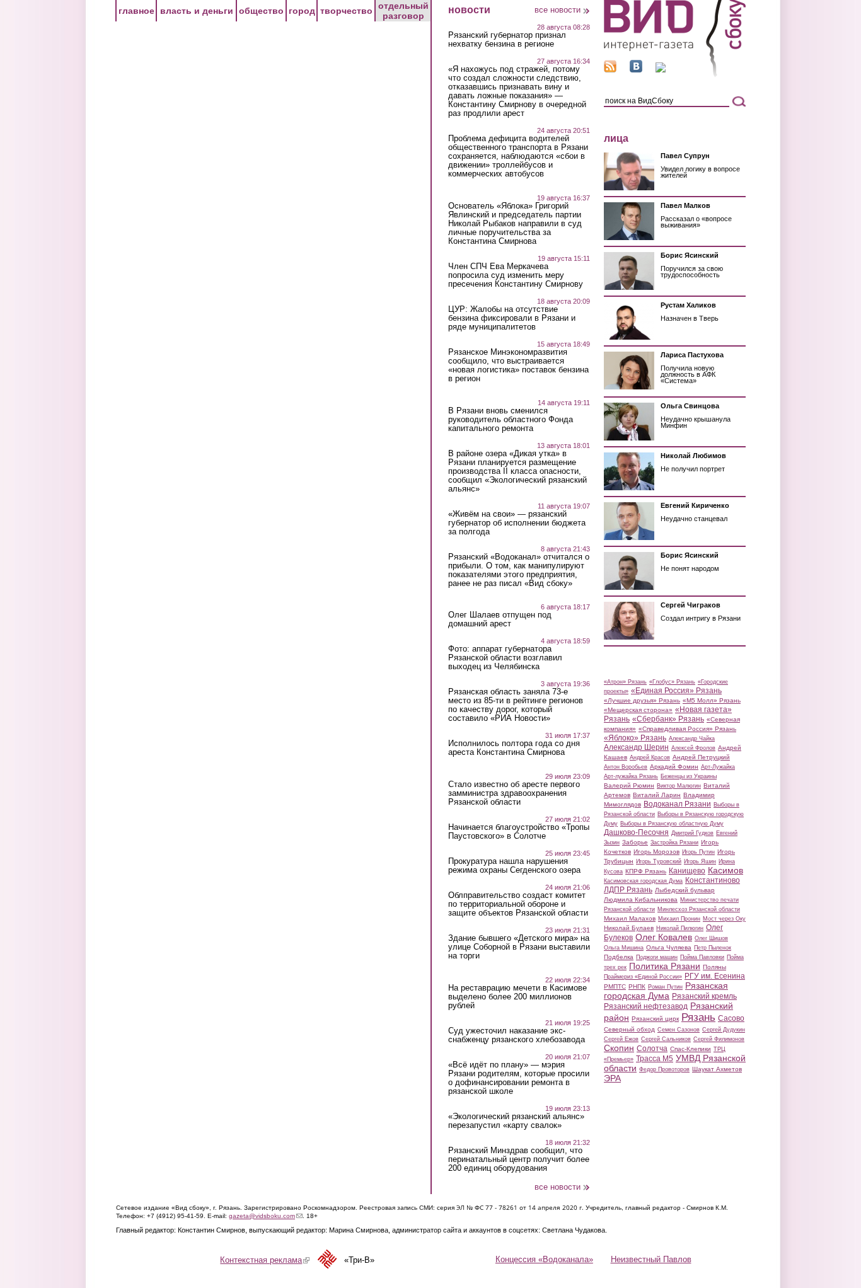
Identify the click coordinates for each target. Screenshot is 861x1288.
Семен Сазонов (678, 1029)
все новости (558, 9)
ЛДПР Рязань (628, 889)
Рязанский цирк (655, 1018)
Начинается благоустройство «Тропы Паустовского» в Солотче (518, 832)
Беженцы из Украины (689, 776)
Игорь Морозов (656, 851)
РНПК (636, 986)
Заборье (635, 842)
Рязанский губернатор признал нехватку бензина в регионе (507, 40)
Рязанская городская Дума (666, 990)
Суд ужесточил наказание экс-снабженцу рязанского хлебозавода (516, 1035)
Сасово (731, 1018)
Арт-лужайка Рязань (631, 776)
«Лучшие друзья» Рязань (642, 700)
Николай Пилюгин (679, 928)
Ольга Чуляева (668, 947)
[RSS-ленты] (610, 69)
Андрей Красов (650, 757)
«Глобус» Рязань (672, 682)
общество (261, 11)
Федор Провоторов (664, 1069)
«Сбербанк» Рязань (668, 719)
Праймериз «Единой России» (643, 977)
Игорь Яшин (700, 861)
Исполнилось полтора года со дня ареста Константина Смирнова (514, 748)
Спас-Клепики (690, 1048)
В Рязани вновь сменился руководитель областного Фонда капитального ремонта (510, 419)
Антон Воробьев (625, 767)
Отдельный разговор (403, 11)
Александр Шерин (636, 747)
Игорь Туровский (658, 861)
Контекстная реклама (264, 1260)
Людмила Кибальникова (641, 899)
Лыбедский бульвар (685, 890)
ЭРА (612, 1078)
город (302, 11)
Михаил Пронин (679, 919)
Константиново (712, 880)
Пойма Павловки (702, 957)
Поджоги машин (657, 957)
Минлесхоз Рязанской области (698, 909)
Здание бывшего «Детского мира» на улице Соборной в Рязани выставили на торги (519, 947)
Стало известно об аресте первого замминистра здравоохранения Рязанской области (514, 793)
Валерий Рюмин (629, 785)
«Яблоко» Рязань (635, 737)
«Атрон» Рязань (625, 682)
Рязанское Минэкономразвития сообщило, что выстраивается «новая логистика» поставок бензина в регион (518, 365)
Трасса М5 (654, 1058)
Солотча (652, 1048)
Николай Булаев (629, 927)
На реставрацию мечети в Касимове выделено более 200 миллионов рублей (517, 997)
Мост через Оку (724, 919)
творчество (346, 11)
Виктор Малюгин (679, 786)
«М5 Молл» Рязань (712, 700)
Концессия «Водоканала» (544, 1259)
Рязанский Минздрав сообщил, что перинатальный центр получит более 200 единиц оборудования (518, 1159)
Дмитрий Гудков (692, 833)
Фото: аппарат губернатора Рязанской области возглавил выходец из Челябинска (505, 658)
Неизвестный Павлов (651, 1259)
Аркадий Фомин (674, 766)
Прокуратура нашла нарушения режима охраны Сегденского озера (514, 866)
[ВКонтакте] (636, 69)
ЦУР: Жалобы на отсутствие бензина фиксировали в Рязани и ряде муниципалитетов (511, 318)
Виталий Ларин (657, 794)
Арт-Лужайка (718, 767)
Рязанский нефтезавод (646, 1006)
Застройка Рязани (674, 842)
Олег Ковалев (663, 937)
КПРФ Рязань (645, 871)
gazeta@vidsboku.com (266, 1215)
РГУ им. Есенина (715, 976)
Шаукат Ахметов (717, 1069)
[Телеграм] (661, 69)
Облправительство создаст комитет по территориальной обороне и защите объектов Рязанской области (518, 904)
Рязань (698, 1017)
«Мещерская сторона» (638, 709)
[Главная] (675, 74)
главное (136, 11)
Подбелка (618, 956)
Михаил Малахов (630, 918)
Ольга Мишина (624, 948)
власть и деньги (196, 11)
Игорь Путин (698, 852)
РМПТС (615, 986)
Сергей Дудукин (723, 1029)
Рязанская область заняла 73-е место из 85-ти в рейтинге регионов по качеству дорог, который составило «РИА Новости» (515, 705)
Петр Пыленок (712, 948)
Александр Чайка (692, 738)
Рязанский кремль (704, 996)
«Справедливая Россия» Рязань (687, 728)
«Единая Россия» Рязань (676, 690)
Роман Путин (665, 987)
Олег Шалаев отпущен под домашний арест (500, 619)
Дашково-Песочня (636, 832)
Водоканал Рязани (677, 804)
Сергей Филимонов (718, 1039)
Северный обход (629, 1029)
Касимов (725, 870)
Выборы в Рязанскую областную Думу (672, 823)
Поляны (714, 966)
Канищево (687, 870)
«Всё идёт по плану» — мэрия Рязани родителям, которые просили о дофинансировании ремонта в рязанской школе (518, 1078)
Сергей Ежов (621, 1039)
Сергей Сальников (666, 1039)
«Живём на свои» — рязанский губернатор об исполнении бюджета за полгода (517, 523)
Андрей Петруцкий (701, 757)
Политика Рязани (664, 966)
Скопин (619, 1048)
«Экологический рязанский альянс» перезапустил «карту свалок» (516, 1121)
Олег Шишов (711, 938)
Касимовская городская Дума (643, 881)
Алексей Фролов (693, 748)
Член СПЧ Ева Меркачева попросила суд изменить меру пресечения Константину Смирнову (515, 275)
